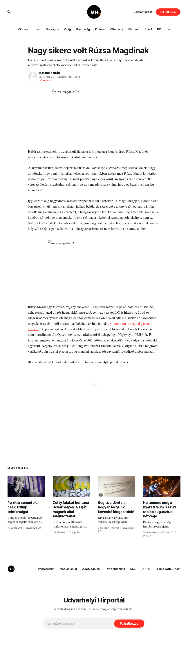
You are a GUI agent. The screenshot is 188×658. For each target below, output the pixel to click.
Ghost (176, 569)
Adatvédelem (91, 569)
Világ (67, 29)
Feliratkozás (168, 12)
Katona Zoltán (49, 73)
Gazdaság (83, 29)
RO (159, 29)
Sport (148, 29)
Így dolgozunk (115, 569)
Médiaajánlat (68, 569)
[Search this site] (9, 12)
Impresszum (46, 569)
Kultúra (100, 29)
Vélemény (116, 29)
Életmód (134, 29)
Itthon (37, 29)
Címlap (23, 29)
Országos (52, 29)
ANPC (146, 569)
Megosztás (48, 80)
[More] (168, 29)
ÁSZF (133, 569)
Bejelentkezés (142, 12)
